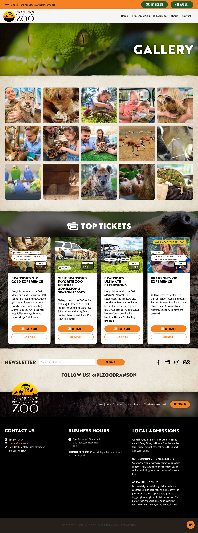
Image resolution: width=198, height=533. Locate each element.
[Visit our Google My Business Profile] (167, 362)
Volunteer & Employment (155, 404)
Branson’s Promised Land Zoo (149, 16)
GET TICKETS (156, 5)
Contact (186, 16)
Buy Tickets (31, 329)
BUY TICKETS (171, 329)
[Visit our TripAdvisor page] (186, 362)
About (174, 16)
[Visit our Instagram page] (176, 362)
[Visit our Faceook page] (158, 362)
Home (124, 16)
